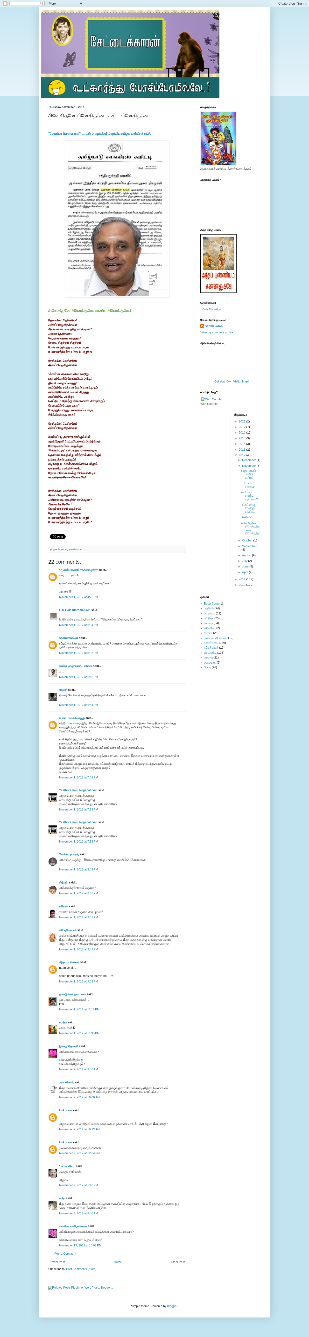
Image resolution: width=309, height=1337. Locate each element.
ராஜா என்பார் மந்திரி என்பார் (248, 474)
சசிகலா (63, 906)
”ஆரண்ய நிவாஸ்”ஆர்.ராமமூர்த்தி (78, 570)
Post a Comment (65, 1253)
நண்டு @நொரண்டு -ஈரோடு (75, 666)
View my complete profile (216, 332)
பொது (207, 667)
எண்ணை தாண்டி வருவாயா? (249, 496)
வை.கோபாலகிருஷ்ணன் (73, 1226)
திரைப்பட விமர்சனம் (215, 638)
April (245, 572)
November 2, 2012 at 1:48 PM (78, 1185)
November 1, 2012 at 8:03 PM (78, 869)
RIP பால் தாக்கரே (248, 484)
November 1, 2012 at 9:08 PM (78, 917)
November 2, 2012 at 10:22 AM (79, 1129)
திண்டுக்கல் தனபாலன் (72, 994)
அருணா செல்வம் (69, 962)
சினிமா (208, 633)
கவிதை (208, 623)
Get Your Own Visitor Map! (231, 381)
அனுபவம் (209, 613)
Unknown (65, 1110)
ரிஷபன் (63, 690)
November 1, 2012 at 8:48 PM (78, 893)
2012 (242, 455)
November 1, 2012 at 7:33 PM (78, 809)
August (247, 555)
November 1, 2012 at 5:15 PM (78, 677)
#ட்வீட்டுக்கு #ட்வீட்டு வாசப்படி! (248, 508)
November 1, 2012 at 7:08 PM (78, 777)
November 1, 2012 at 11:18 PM (79, 1009)
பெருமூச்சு (210, 662)
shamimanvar (68, 638)
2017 (242, 427)
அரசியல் (62, 549)
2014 (242, 444)
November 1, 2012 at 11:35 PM (79, 1033)
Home (118, 1262)
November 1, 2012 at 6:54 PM (78, 705)
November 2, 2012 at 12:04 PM (79, 1153)
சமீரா (62, 1198)
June (245, 566)
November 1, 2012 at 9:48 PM (78, 949)
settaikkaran (214, 326)
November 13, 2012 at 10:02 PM (80, 1245)
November (249, 466)
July (245, 561)
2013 (242, 449)
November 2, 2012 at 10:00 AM (79, 1097)
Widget (218, 309)
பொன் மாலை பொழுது (72, 718)
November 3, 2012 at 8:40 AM (78, 1213)
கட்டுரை (209, 618)
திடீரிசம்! (246, 517)
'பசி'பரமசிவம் (67, 1166)
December (249, 460)
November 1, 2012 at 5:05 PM (78, 653)
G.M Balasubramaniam (75, 610)
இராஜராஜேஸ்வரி (68, 1046)
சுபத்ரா (63, 1022)
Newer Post (57, 1262)
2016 (242, 432)
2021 (242, 421)
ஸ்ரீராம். (63, 882)
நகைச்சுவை (211, 643)
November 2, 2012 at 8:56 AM (78, 1069)
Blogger (172, 1306)
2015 (242, 438)
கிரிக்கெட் (210, 628)
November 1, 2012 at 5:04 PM (78, 625)
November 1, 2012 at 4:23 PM (78, 597)
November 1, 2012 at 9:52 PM (78, 981)
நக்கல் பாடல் (75, 549)
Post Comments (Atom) (81, 1269)
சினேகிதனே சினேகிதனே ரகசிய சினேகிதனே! (250, 528)
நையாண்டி (210, 652)
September (249, 546)
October (247, 540)
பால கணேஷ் (66, 1082)
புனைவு (208, 657)
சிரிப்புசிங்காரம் (68, 930)
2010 (242, 584)
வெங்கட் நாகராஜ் (69, 854)
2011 (242, 579)
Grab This (208, 309)
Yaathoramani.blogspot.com (78, 790)
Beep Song (211, 603)
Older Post (178, 1262)
